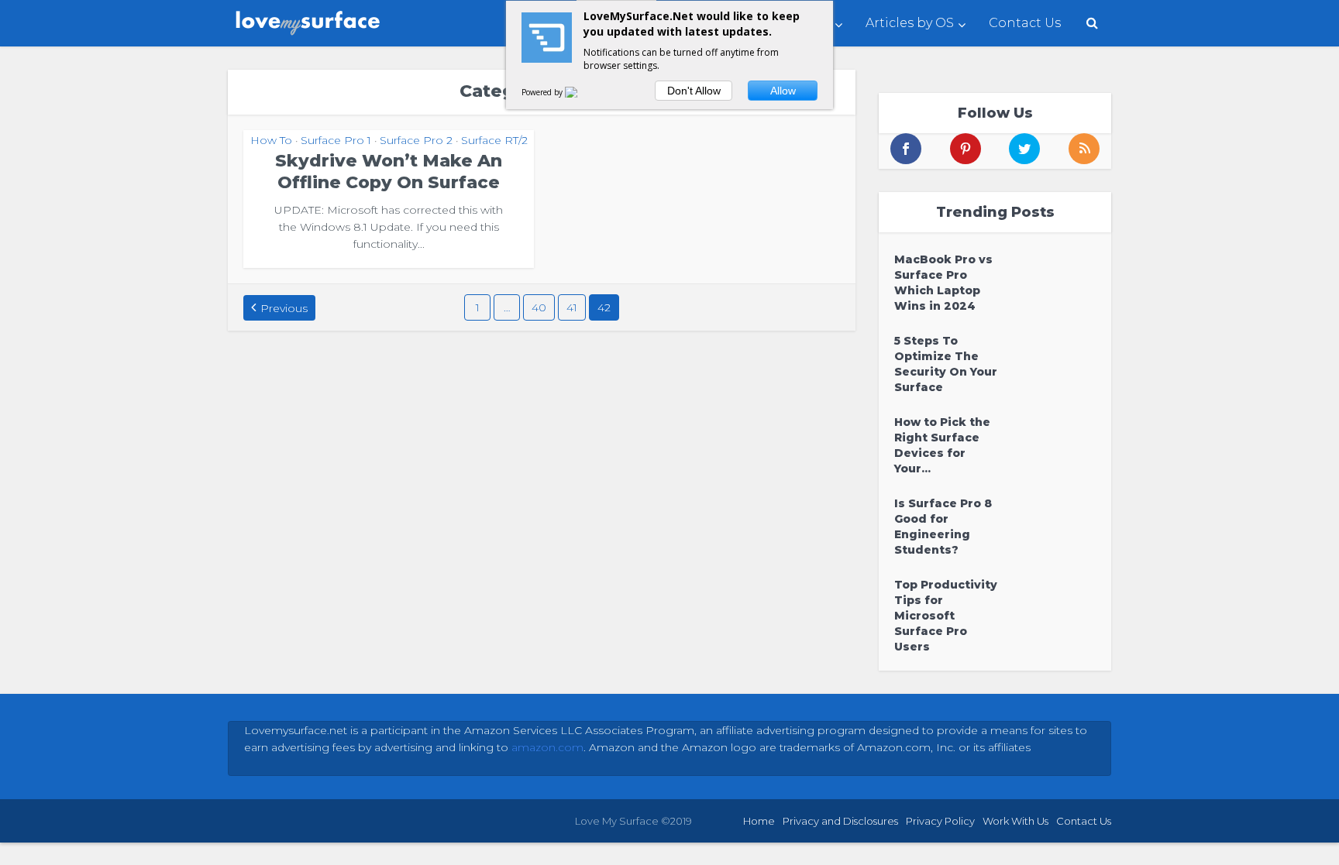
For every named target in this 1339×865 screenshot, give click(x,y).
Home (759, 821)
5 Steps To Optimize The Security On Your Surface (945, 364)
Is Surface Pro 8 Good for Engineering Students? (943, 526)
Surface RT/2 (494, 140)
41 (571, 307)
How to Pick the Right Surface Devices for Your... (942, 445)
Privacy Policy (940, 821)
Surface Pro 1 (336, 140)
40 (539, 307)
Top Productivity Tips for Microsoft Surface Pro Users (945, 616)
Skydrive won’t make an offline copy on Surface (388, 171)
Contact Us (1025, 22)
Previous (284, 308)
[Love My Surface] (309, 19)
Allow (783, 90)
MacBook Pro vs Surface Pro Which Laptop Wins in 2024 (943, 282)
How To (271, 140)
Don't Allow (694, 90)
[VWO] (580, 92)
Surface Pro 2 (416, 140)
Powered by (543, 92)
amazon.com (547, 747)
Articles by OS (910, 22)
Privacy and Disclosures (840, 821)
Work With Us (1015, 821)
